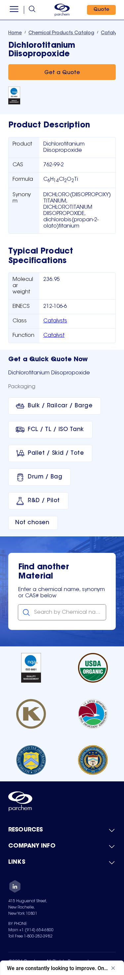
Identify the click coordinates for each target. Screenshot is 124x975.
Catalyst (53, 335)
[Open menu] (14, 9)
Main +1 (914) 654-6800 (31, 930)
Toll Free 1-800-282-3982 (30, 936)
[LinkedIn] (14, 887)
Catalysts (55, 321)
